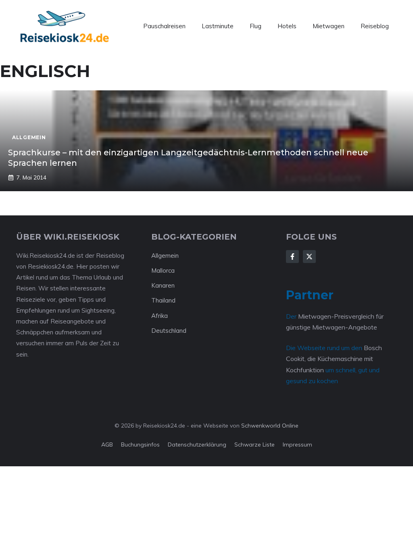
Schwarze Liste (254, 444)
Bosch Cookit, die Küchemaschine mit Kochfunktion (334, 359)
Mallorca (163, 270)
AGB (107, 444)
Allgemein (165, 255)
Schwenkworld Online (269, 425)
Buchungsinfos (140, 444)
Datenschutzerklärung (197, 444)
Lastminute (218, 26)
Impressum (297, 444)
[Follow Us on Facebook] (292, 256)
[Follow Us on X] (309, 256)
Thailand (163, 300)
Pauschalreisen (164, 26)
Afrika (159, 315)
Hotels (286, 26)
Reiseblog (375, 26)
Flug (255, 26)
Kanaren (163, 285)
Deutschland (168, 330)
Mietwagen (328, 26)
